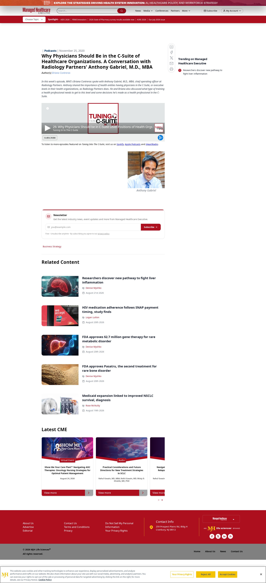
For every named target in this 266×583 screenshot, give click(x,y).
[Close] (261, 574)
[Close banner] (262, 4)
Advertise (28, 527)
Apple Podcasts (133, 144)
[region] (133, 574)
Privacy (68, 530)
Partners (175, 10)
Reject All (206, 574)
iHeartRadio (152, 144)
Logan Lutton (92, 317)
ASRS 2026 (141, 19)
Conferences (161, 10)
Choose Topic (32, 19)
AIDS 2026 (65, 19)
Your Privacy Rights (116, 530)
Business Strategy (52, 246)
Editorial (27, 530)
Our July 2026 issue (157, 19)
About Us (28, 523)
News (138, 10)
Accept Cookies (227, 574)
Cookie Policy (45, 579)
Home (197, 551)
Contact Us (70, 523)
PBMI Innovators (79, 19)
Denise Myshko (93, 287)
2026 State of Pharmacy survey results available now (111, 19)
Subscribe (149, 227)
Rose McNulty (93, 405)
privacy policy (103, 233)
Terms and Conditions (77, 527)
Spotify (120, 144)
